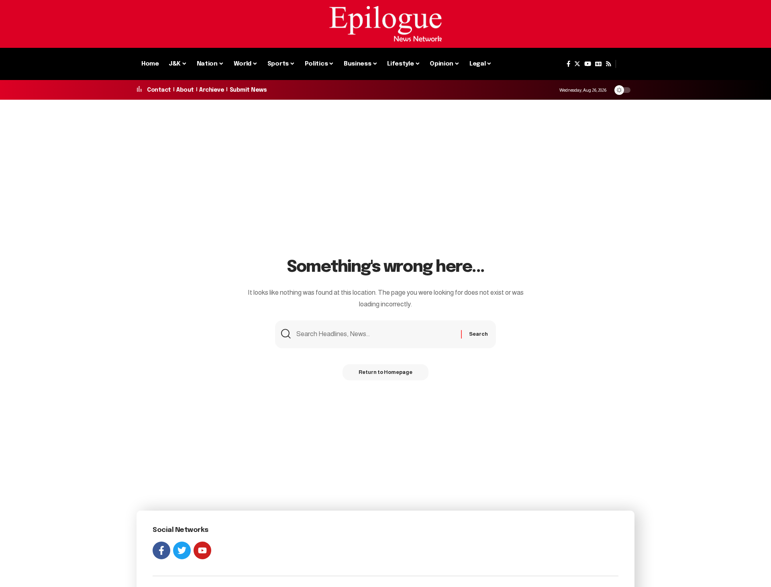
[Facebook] (568, 64)
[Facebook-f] (161, 550)
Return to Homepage (385, 372)
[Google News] (598, 64)
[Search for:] (375, 334)
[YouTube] (587, 64)
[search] (625, 64)
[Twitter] (577, 64)
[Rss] (609, 64)
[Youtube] (202, 550)
